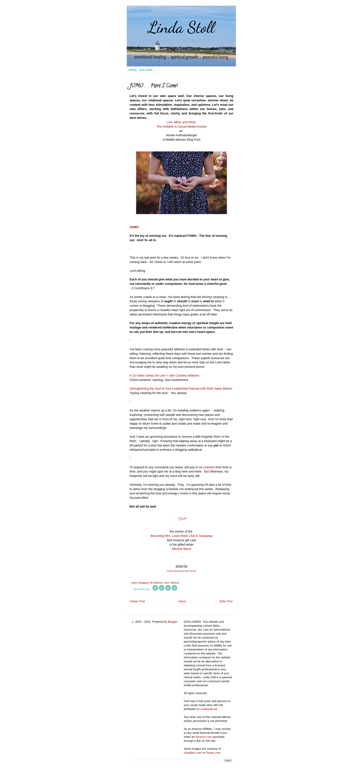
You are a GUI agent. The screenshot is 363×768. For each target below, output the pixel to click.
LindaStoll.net (208, 709)
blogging (143, 582)
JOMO (134, 227)
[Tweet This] (161, 590)
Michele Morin (181, 549)
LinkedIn (209, 467)
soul (166, 582)
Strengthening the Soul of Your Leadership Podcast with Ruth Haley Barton (181, 388)
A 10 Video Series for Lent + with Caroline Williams (164, 375)
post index (146, 69)
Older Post (226, 601)
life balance (156, 582)
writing (132, 69)
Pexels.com (213, 752)
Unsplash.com (193, 752)
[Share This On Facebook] (155, 590)
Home (182, 601)
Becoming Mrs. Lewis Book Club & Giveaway (182, 536)
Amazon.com (203, 736)
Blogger (172, 621)
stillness (174, 582)
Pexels (193, 570)
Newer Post (137, 601)
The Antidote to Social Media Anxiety (181, 126)
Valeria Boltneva (175, 570)
